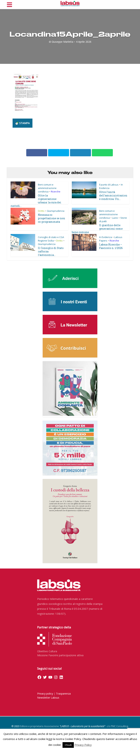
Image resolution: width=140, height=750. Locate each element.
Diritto (41, 210)
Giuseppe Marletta (62, 41)
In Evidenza (105, 237)
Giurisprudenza (55, 210)
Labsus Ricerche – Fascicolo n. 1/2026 (111, 246)
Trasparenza (63, 693)
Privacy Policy (83, 745)
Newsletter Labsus (48, 697)
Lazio (115, 217)
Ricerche (55, 191)
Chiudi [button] (68, 745)
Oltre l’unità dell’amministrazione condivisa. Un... (113, 195)
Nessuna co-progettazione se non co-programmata (51, 218)
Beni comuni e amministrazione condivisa (47, 188)
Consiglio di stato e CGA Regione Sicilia (51, 238)
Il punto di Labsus (108, 184)
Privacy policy (45, 693)
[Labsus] (70, 3)
